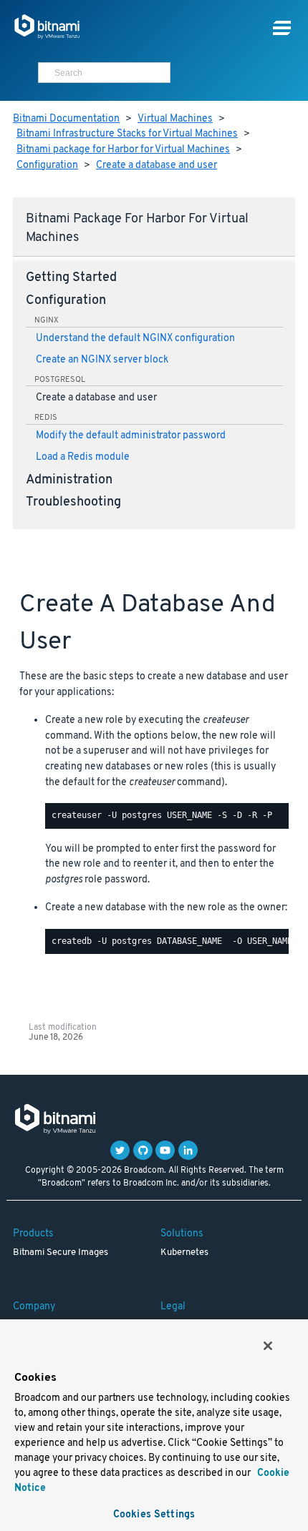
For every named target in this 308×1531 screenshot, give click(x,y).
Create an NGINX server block (102, 360)
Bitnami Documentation (66, 119)
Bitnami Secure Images (60, 1253)
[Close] (268, 1346)
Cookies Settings (154, 1515)
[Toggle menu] (282, 28)
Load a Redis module (83, 457)
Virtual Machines (175, 119)
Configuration (47, 165)
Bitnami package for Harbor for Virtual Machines (123, 150)
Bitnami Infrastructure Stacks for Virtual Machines (127, 134)
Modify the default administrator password (131, 436)
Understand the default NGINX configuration (135, 339)
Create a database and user (156, 165)
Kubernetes (184, 1253)
